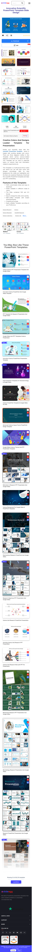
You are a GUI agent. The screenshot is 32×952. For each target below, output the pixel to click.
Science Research (7, 209)
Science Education (7, 212)
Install (24, 131)
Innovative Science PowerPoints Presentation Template (15, 359)
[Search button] (22, 3)
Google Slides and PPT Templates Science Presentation (14, 337)
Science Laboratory (7, 215)
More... (25, 216)
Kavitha (24, 127)
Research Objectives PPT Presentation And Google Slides (14, 598)
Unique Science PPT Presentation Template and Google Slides (16, 270)
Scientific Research (19, 212)
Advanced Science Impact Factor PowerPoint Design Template (15, 425)
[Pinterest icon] (11, 35)
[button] (28, 254)
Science (16, 209)
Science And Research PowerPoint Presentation (15, 620)
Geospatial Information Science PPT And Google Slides (16, 872)
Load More (16, 882)
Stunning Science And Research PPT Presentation (13, 643)
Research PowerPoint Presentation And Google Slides (15, 834)
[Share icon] (7, 35)
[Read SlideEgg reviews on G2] (5, 916)
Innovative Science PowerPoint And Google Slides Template (14, 292)
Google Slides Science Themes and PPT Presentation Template (13, 448)
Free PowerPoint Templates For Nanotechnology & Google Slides (16, 381)
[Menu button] (29, 3)
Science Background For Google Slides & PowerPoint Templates (14, 508)
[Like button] (3, 35)
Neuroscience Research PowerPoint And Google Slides (16, 555)
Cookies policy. (15, 948)
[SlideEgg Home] (16, 891)
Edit (23, 45)
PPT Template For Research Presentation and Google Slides (15, 314)
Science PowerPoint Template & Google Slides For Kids (15, 403)
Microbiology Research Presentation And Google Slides (16, 770)
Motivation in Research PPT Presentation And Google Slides (15, 485)
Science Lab (18, 215)
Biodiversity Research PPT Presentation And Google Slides (15, 713)
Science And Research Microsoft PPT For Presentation (14, 665)
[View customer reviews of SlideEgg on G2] (14, 916)
